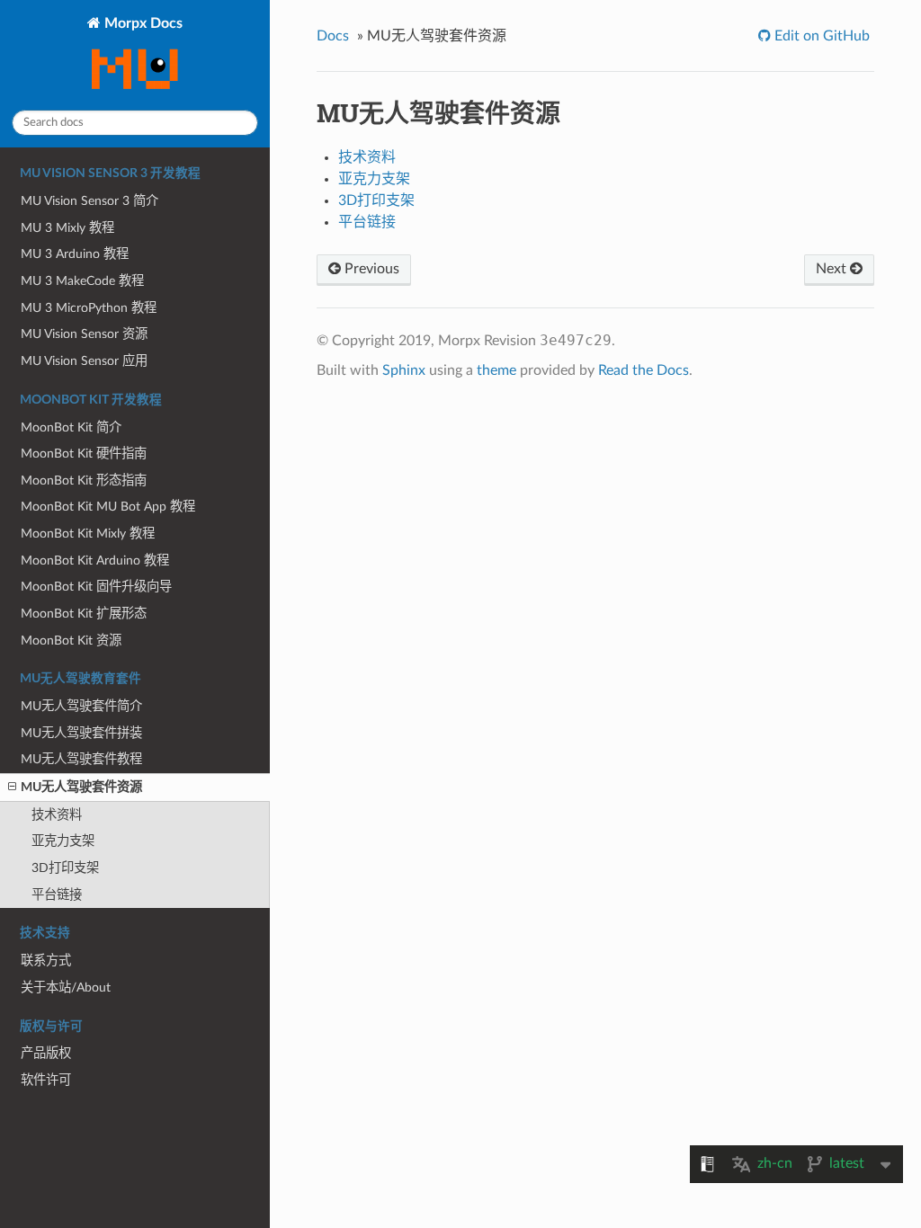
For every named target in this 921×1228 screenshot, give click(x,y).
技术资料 (56, 815)
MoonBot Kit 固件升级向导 (96, 586)
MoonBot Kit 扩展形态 (84, 613)
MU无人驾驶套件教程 (81, 759)
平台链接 (56, 895)
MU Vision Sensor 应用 (84, 361)
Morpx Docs (142, 23)
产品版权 (46, 1053)
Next (833, 269)
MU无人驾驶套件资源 (81, 787)
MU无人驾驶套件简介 (81, 706)
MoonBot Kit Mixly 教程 (88, 533)
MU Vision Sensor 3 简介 (89, 201)
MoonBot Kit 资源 (71, 640)
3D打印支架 (65, 868)
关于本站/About (66, 987)
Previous (370, 269)
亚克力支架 (62, 841)
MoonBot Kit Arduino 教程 (95, 560)
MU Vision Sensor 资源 (84, 334)
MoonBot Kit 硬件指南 (84, 453)
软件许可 (46, 1080)
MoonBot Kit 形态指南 (84, 480)
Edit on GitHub (820, 36)
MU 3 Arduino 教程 (75, 254)
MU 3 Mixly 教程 (67, 228)
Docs (333, 36)
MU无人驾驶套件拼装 (81, 733)
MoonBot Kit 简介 (71, 427)
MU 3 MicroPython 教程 (88, 308)
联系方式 (46, 960)
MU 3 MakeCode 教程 (82, 281)
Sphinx (403, 370)
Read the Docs (643, 370)
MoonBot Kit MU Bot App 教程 (108, 506)
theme (496, 370)
